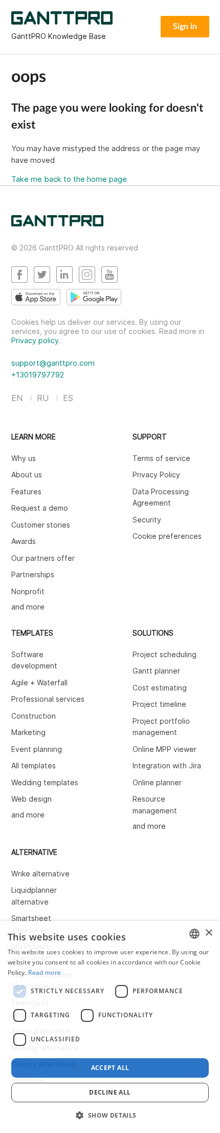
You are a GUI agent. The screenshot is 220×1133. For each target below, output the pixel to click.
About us (26, 474)
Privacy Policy (156, 474)
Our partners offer (43, 558)
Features (26, 491)
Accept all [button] (110, 1067)
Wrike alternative (40, 873)
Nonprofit (28, 591)
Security (147, 519)
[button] (109, 1115)
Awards (23, 541)
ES (68, 398)
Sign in (185, 27)
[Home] (57, 223)
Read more (44, 972)
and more (28, 606)
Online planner (157, 782)
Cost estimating (160, 687)
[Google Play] (94, 297)
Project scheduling (164, 654)
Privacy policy (35, 340)
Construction (33, 715)
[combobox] (194, 934)
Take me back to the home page (69, 179)
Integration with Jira (167, 765)
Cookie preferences (167, 536)
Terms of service (161, 458)
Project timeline (159, 704)
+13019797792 (37, 375)
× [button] (208, 933)
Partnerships (32, 574)
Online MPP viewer (164, 749)
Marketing (28, 732)
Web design (31, 798)
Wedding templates (44, 782)
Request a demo (39, 507)
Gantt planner (156, 670)
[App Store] (35, 297)
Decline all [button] (109, 1092)
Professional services (47, 699)
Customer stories (40, 524)
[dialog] (110, 1027)
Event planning (36, 749)
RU (43, 398)
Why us (23, 458)
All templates (33, 765)
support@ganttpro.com (53, 363)
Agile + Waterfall (39, 682)
